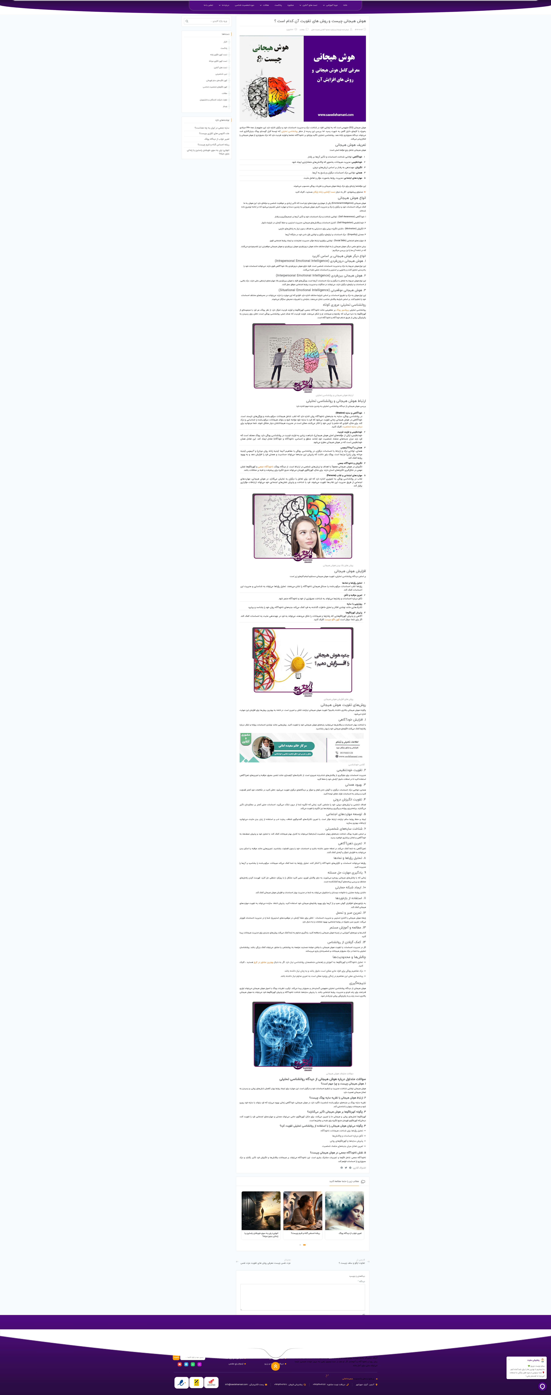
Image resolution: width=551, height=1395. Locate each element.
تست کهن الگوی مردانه (218, 61)
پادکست (278, 5)
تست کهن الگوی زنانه (218, 54)
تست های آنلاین (310, 5)
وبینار (225, 106)
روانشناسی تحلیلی (290, 131)
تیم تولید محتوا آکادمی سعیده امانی (324, 30)
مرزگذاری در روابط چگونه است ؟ (264, 1233)
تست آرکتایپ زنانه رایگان (324, 192)
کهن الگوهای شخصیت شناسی (215, 87)
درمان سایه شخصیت (352, 426)
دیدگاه (361, 1281)
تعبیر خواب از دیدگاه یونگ (216, 139)
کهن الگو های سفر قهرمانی (216, 80)
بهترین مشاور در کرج (263, 962)
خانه (345, 5)
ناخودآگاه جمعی (265, 466)
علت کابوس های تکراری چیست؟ (214, 133)
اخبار (225, 42)
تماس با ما (208, 5)
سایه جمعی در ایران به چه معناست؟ (212, 127)
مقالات (266, 5)
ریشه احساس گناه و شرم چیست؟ (347, 1233)
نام (363, 1314)
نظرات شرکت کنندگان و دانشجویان (213, 100)
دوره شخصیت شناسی (244, 5)
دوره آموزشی (332, 5)
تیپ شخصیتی (221, 74)
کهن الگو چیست (332, 619)
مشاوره (291, 5)
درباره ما (225, 5)
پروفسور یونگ (342, 310)
